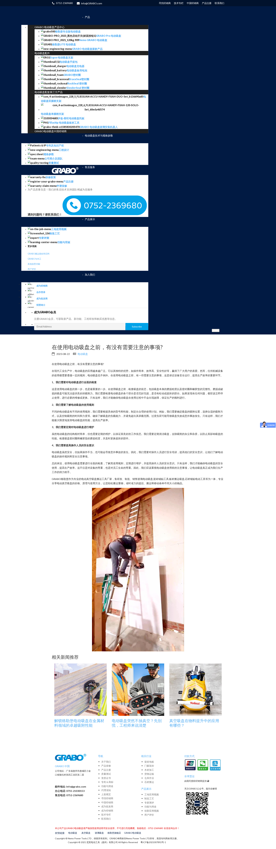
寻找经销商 (107, 798)
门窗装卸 (149, 765)
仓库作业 (149, 778)
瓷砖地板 (149, 761)
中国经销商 (107, 802)
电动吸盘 (83, 353)
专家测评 (149, 802)
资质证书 (106, 778)
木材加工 (149, 769)
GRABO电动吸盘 (132, 832)
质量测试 (106, 773)
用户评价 (32, 269)
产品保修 (106, 765)
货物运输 (149, 773)
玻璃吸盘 (99, 832)
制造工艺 (149, 798)
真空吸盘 (85, 832)
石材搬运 (149, 782)
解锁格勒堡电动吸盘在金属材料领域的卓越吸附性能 (79, 723)
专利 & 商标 (107, 782)
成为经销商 (107, 810)
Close (215, 330)
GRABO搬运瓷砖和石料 (39, 253)
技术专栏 (106, 814)
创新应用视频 (151, 810)
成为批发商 (107, 806)
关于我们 (106, 761)
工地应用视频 (151, 794)
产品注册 (106, 769)
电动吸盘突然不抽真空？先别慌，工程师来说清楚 (137, 723)
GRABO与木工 (34, 259)
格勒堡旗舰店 (114, 832)
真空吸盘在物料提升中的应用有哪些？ (194, 723)
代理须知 (106, 790)
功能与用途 (107, 786)
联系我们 (106, 818)
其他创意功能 (34, 264)
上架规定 (106, 794)
